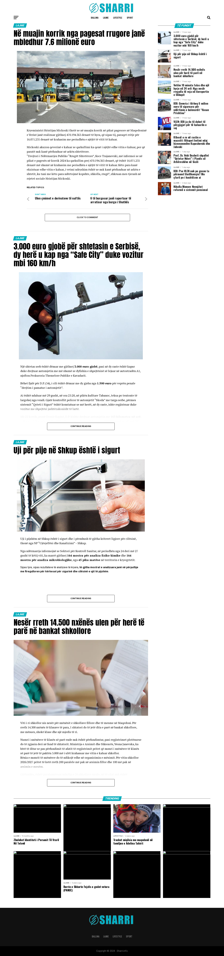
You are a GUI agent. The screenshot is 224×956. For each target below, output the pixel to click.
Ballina (94, 17)
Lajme (106, 17)
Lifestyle (117, 17)
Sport (130, 17)
